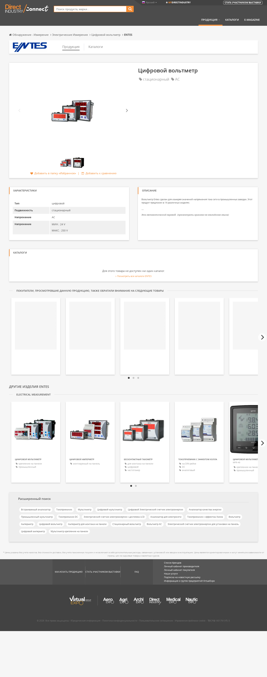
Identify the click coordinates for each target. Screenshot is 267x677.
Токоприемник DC (68, 516)
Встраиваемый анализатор (35, 509)
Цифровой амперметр (33, 531)
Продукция (209, 19)
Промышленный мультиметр (37, 516)
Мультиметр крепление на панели (69, 531)
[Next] (126, 110)
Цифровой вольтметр (50, 524)
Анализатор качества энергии (205, 509)
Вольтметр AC (154, 524)
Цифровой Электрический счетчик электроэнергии (155, 509)
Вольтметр (234, 516)
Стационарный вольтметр (126, 524)
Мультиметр (84, 509)
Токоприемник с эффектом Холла (205, 516)
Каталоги (232, 19)
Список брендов (172, 562)
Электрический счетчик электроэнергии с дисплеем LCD (114, 516)
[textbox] (90, 9)
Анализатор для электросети (165, 516)
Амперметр (27, 524)
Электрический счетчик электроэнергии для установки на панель (203, 524)
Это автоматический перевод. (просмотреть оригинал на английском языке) (185, 214)
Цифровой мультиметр (109, 509)
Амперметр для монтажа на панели (87, 524)
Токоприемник (64, 509)
